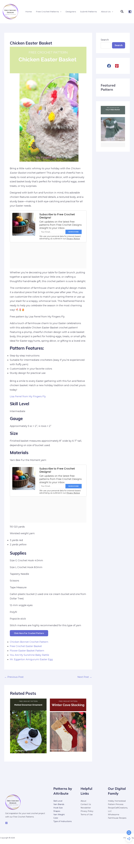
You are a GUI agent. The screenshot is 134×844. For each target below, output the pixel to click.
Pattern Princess (115, 804)
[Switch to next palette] (130, 11)
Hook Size (58, 808)
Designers (71, 11)
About (83, 801)
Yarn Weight (59, 814)
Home (28, 11)
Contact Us (86, 804)
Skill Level (57, 801)
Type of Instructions (62, 821)
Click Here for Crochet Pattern (29, 633)
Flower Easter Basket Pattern (27, 650)
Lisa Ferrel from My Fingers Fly (28, 396)
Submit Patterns (88, 11)
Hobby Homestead (117, 801)
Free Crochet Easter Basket (26, 646)
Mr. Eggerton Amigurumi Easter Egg (31, 659)
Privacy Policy (87, 811)
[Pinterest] (6, 823)
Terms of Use (87, 814)
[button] (60, 11)
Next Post (84, 677)
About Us (106, 11)
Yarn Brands (58, 804)
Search (105, 39)
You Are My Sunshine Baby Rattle (29, 655)
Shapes (56, 811)
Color (55, 818)
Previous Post (14, 677)
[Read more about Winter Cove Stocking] (68, 725)
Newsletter (86, 808)
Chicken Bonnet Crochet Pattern (29, 641)
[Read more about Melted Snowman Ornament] (28, 725)
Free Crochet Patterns (47, 11)
